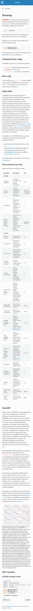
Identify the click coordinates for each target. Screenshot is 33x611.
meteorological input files (11, 154)
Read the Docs (6, 608)
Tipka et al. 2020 (18, 126)
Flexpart (17, 2)
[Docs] (2, 8)
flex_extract (27, 124)
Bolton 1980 (16, 301)
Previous (7, 600)
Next (27, 600)
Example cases (18, 501)
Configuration (16, 69)
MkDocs (10, 606)
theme (20, 606)
